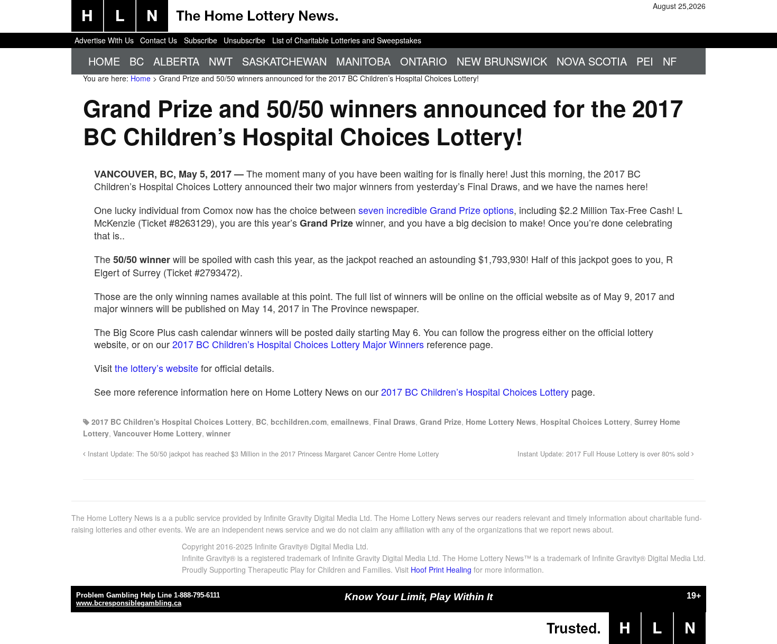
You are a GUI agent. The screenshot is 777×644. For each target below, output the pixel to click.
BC (137, 61)
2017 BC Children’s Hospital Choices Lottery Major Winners (298, 344)
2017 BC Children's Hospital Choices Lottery (171, 421)
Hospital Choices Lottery (585, 421)
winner (218, 433)
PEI (644, 61)
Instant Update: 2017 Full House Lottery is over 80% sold (604, 454)
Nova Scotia (592, 61)
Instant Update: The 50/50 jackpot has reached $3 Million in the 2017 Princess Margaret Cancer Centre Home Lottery (262, 454)
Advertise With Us (104, 40)
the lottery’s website (156, 368)
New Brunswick (502, 61)
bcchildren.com (299, 421)
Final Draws (394, 421)
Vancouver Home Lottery (157, 433)
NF (670, 61)
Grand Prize (440, 421)
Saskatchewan (284, 61)
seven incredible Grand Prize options (436, 210)
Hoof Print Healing (441, 569)
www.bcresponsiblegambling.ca (128, 603)
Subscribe (200, 40)
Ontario (423, 61)
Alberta (176, 61)
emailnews (350, 421)
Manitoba (363, 61)
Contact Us (158, 40)
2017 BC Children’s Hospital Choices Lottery (475, 391)
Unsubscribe (244, 40)
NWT (221, 61)
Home (104, 61)
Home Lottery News (501, 421)
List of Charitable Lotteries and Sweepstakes (346, 40)
